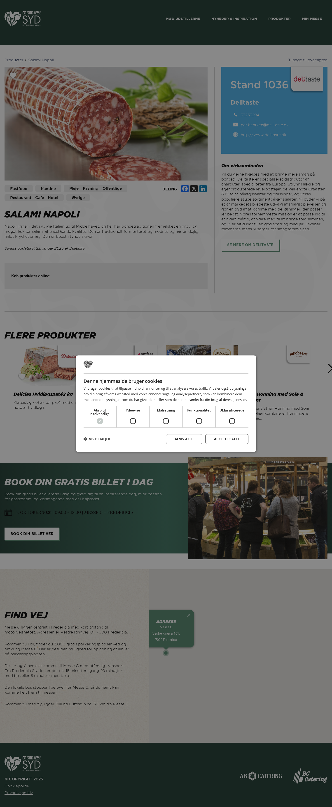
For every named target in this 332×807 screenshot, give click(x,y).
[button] (97, 438)
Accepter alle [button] (227, 439)
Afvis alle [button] (184, 439)
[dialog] (166, 403)
